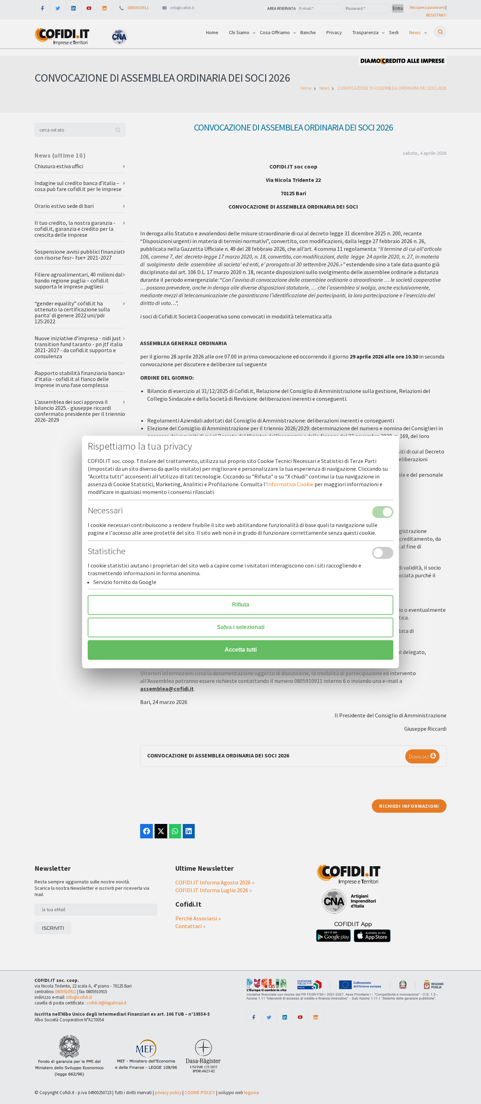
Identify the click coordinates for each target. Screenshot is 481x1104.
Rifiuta (240, 605)
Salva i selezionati (240, 627)
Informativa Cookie (290, 484)
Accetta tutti (241, 650)
